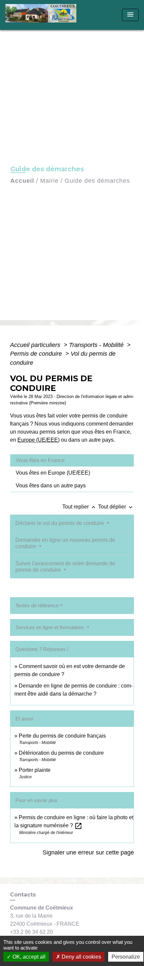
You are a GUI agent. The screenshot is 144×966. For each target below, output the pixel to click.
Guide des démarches (97, 180)
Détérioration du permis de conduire (61, 753)
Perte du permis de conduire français (62, 736)
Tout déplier (116, 507)
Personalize (126, 957)
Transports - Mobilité (97, 345)
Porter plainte (35, 770)
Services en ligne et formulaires (50, 627)
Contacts (23, 894)
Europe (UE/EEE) (38, 440)
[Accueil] (43, 15)
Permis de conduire (37, 353)
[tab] (72, 460)
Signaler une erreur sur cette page (88, 852)
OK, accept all (28, 957)
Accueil (22, 180)
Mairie (49, 180)
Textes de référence (37, 605)
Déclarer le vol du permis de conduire (60, 523)
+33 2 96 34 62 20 (31, 932)
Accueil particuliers (36, 345)
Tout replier (79, 507)
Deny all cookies (80, 957)
